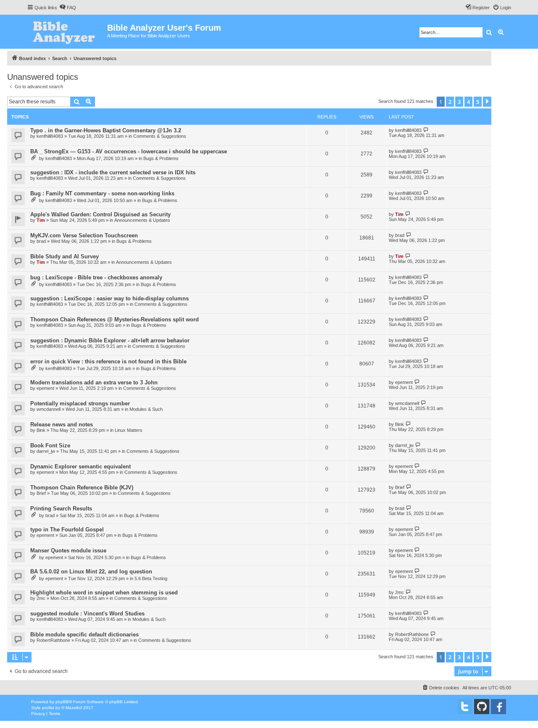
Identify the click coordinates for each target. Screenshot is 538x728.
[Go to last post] (426, 130)
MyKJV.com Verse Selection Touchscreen (84, 235)
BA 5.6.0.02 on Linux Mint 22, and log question (91, 571)
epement (45, 388)
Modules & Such (146, 409)
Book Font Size (50, 445)
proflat (48, 707)
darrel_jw (46, 451)
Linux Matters (128, 430)
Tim (41, 220)
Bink (41, 430)
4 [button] (468, 101)
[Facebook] (498, 706)
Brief (41, 493)
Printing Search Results (61, 508)
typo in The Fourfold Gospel (67, 529)
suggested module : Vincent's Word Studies (87, 613)
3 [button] (459, 101)
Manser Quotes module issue (68, 550)
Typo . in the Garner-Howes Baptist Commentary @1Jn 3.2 (105, 130)
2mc (41, 598)
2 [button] (449, 101)
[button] (487, 102)
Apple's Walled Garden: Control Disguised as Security (100, 214)
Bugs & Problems (161, 158)
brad (41, 241)
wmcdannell (49, 409)
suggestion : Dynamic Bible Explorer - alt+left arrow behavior (110, 340)
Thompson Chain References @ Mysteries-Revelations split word (114, 319)
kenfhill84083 (50, 136)
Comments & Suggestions (159, 136)
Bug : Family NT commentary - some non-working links (102, 193)
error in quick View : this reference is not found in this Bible (108, 361)
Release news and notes (61, 424)
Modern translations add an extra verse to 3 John (94, 382)
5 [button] (477, 101)
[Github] (481, 706)
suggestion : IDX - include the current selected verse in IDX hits (112, 172)
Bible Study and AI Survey (64, 256)
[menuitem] (67, 8)
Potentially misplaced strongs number (80, 403)
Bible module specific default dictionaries (84, 634)
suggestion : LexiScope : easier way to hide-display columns (109, 298)
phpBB (62, 701)
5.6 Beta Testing (150, 578)
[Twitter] (464, 706)
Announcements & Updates (142, 220)
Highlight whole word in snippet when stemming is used (104, 592)
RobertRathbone (53, 640)
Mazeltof (74, 707)
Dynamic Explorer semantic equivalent (80, 466)
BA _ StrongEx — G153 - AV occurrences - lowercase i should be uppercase (128, 151)
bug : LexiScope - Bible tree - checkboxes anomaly (96, 277)
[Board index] (67, 32)
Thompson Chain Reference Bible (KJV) (81, 487)
